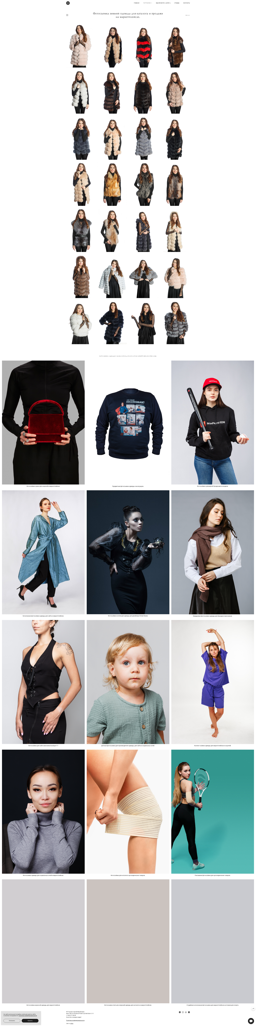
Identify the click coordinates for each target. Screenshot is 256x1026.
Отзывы (176, 3)
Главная (136, 3)
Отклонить (12, 1020)
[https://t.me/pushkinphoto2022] (189, 1012)
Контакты (186, 3)
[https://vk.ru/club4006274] (180, 1012)
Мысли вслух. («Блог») (163, 3)
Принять (30, 1020)
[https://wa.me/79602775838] (186, 1012)
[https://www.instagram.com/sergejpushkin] (183, 1012)
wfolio (71, 1023)
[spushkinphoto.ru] (68, 3)
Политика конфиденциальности (75, 1020)
